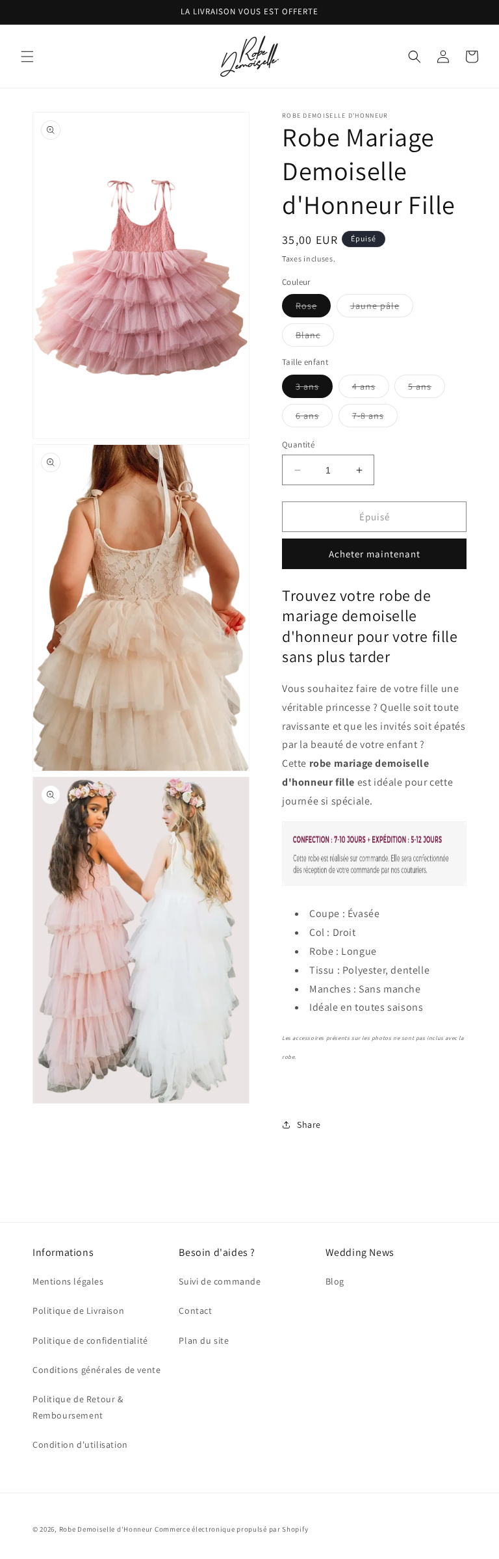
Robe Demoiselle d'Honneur (106, 1529)
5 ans (426, 389)
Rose (313, 308)
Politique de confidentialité (90, 1340)
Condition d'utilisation (80, 1444)
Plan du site (204, 1340)
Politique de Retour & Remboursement (77, 1407)
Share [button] (309, 1124)
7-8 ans (375, 418)
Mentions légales (68, 1281)
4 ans (370, 389)
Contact (195, 1310)
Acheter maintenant (374, 554)
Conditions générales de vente (96, 1370)
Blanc (315, 337)
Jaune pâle (381, 308)
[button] (27, 56)
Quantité (298, 444)
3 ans (314, 389)
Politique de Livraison (78, 1310)
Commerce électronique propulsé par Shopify (231, 1529)
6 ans (314, 418)
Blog (335, 1281)
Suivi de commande (220, 1281)
